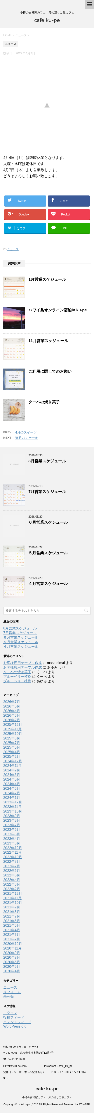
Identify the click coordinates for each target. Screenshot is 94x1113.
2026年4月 (11, 711)
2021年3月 (11, 934)
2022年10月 (12, 857)
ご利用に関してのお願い (50, 371)
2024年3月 (11, 788)
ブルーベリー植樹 (17, 676)
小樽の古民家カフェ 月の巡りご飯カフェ (47, 1097)
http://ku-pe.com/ (19, 1066)
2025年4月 (11, 752)
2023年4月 (11, 839)
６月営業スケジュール (48, 522)
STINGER (84, 1104)
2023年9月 (11, 816)
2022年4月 (11, 880)
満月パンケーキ (26, 438)
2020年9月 (11, 953)
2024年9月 (11, 770)
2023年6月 (11, 829)
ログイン (10, 1013)
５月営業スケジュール (48, 553)
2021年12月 (12, 893)
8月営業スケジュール (47, 461)
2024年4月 (11, 784)
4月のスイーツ (26, 432)
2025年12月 (12, 724)
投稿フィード (13, 1017)
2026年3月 (11, 715)
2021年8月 (11, 912)
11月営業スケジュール (48, 341)
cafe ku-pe (47, 20)
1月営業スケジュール (47, 279)
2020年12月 (12, 944)
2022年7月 (11, 866)
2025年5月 (11, 747)
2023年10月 (12, 811)
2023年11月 (12, 807)
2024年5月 (11, 779)
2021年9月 (11, 907)
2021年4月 (11, 930)
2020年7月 (11, 957)
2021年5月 (11, 925)
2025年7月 (11, 743)
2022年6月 (11, 871)
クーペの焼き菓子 (44, 402)
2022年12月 (12, 848)
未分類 (8, 996)
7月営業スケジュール (47, 491)
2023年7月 (11, 825)
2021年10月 (12, 902)
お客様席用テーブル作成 (22, 663)
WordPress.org (14, 1026)
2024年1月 (11, 797)
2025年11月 (12, 729)
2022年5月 (11, 875)
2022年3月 (11, 884)
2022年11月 (12, 852)
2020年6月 (11, 962)
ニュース (13, 249)
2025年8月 (11, 738)
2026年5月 (11, 706)
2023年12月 (12, 802)
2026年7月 (11, 702)
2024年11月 (12, 766)
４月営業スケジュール (48, 583)
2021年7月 (11, 916)
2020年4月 (11, 971)
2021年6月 (11, 921)
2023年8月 (11, 820)
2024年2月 (11, 793)
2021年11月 (12, 898)
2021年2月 (11, 939)
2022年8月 (11, 861)
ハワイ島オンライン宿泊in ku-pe (57, 310)
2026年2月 (11, 720)
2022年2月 (11, 889)
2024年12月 (12, 761)
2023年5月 (11, 834)
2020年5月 (11, 966)
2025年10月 (12, 734)
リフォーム (12, 992)
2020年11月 (12, 948)
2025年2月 (11, 756)
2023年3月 (11, 843)
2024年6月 (11, 775)
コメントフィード (17, 1022)
